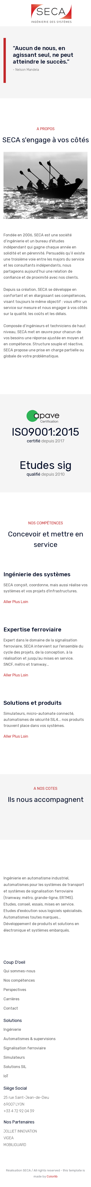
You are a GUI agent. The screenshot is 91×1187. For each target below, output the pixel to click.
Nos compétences (19, 980)
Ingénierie (12, 1029)
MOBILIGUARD (15, 1145)
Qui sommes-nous (19, 971)
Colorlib (52, 1176)
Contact (11, 1008)
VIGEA (9, 1138)
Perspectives (15, 989)
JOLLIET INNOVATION (20, 1131)
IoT (6, 1076)
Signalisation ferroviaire (25, 1048)
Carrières (11, 999)
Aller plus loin (16, 602)
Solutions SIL (15, 1067)
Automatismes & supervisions (30, 1039)
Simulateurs (14, 1057)
